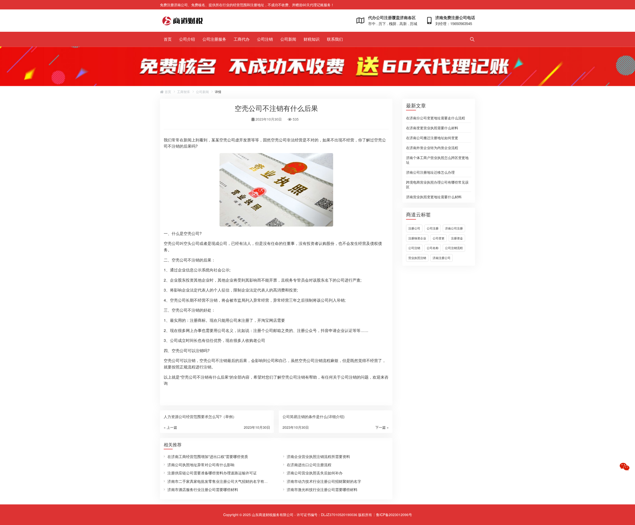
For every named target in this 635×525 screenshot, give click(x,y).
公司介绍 (187, 39)
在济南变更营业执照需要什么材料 (432, 127)
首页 (168, 39)
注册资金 (457, 238)
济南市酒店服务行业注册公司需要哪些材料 (202, 489)
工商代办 (242, 39)
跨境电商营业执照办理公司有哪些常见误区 (437, 184)
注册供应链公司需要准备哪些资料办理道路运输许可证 (212, 472)
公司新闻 (288, 39)
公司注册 (433, 228)
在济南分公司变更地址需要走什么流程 (435, 117)
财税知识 (311, 39)
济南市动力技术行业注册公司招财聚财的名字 (324, 481)
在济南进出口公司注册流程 (309, 464)
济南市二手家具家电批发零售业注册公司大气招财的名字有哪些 (219, 481)
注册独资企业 (417, 238)
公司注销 (265, 39)
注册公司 (414, 228)
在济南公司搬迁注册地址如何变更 (432, 137)
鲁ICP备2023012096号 (394, 514)
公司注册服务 (214, 39)
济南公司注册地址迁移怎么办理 (430, 171)
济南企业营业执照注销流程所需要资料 (318, 456)
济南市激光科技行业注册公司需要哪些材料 (322, 489)
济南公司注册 (454, 228)
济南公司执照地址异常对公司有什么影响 (200, 464)
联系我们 (335, 39)
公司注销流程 (454, 248)
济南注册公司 (441, 258)
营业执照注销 (417, 258)
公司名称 (433, 248)
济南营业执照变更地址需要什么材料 (434, 196)
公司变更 (438, 238)
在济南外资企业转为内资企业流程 (432, 147)
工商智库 (183, 92)
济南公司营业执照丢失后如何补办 (315, 472)
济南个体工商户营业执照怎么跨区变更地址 (437, 159)
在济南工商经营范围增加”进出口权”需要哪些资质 (207, 456)
